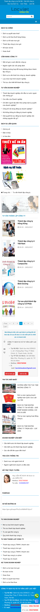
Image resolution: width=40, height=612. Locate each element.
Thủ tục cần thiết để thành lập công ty (16, 82)
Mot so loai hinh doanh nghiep (13, 525)
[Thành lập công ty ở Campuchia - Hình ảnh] (8, 268)
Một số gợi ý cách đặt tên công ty (14, 62)
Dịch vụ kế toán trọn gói (11, 40)
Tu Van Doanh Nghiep (10, 519)
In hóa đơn (6, 136)
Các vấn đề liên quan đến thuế (15, 450)
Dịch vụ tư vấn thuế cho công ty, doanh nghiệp (19, 75)
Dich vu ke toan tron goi (11, 568)
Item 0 (10, 210)
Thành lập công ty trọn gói (12, 44)
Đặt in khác (7, 133)
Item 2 (18, 210)
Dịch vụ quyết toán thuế (11, 33)
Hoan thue (6, 575)
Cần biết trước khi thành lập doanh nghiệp (19, 443)
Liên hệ (31, 4)
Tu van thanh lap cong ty (12, 539)
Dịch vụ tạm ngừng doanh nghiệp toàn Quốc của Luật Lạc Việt (26, 397)
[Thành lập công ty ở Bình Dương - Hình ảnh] (8, 288)
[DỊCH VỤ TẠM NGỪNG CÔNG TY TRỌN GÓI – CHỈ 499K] (9, 429)
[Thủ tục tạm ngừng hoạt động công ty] (9, 419)
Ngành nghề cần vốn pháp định (14, 66)
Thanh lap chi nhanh (10, 559)
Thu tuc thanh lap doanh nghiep (14, 528)
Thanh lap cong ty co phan (12, 555)
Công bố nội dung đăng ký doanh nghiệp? (17, 109)
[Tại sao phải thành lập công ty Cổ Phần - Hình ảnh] (8, 308)
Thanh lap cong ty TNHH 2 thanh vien (16, 552)
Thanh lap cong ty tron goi (12, 548)
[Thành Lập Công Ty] (20, 10)
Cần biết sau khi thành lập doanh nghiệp (18, 447)
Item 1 (14, 210)
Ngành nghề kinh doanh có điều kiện (17, 465)
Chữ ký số (6, 129)
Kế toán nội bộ (8, 48)
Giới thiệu (23, 4)
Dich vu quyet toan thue (11, 579)
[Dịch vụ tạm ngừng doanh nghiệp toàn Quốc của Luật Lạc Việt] (9, 398)
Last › (6, 326)
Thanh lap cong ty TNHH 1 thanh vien (16, 544)
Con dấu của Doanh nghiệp (12, 99)
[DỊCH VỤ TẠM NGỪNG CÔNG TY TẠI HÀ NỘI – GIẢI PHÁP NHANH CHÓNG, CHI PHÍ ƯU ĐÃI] (9, 408)
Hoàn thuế (6, 51)
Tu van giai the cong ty (11, 532)
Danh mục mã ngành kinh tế (14, 461)
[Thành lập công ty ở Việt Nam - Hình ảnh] (8, 248)
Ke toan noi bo (8, 571)
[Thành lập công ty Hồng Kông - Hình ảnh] (8, 228)
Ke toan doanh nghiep (11, 562)
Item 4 (26, 210)
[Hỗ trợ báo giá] (10, 373)
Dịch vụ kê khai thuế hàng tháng (14, 37)
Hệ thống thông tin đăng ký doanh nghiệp (17, 112)
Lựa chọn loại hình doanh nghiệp (14, 79)
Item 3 (22, 210)
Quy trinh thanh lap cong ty (12, 535)
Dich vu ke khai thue (10, 582)
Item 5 (29, 209)
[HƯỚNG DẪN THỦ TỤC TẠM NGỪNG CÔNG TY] (9, 388)
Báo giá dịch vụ (13, 4)
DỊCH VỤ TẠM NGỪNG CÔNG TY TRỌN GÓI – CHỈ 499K (27, 428)
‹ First (5, 323)
